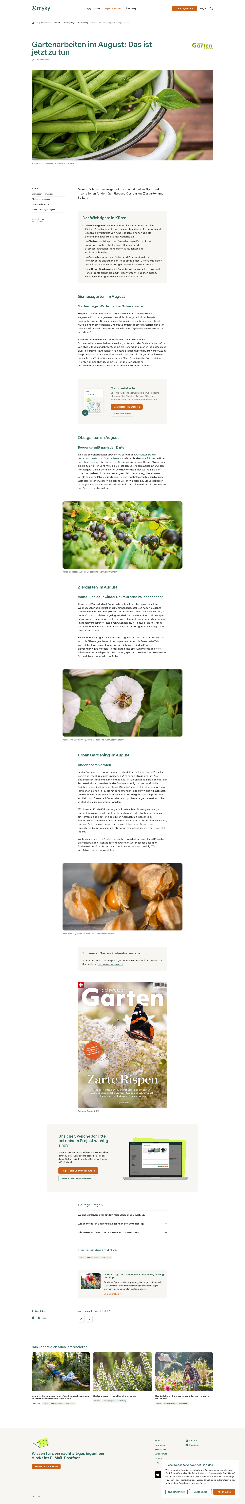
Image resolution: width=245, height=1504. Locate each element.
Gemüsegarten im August (42, 194)
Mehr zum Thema (122, 413)
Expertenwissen (113, 8)
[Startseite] (33, 22)
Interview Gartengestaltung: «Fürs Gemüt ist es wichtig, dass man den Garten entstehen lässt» (60, 1397)
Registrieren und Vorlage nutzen (78, 1171)
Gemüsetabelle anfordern (127, 407)
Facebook (194, 1445)
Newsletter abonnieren (46, 1466)
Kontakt (159, 1458)
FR (38, 1496)
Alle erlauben (224, 1492)
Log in (203, 8)
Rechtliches (160, 1449)
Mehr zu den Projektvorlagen (77, 1178)
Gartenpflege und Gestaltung (76, 22)
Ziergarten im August (41, 204)
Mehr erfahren (199, 1483)
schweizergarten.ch (109, 964)
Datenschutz (161, 1454)
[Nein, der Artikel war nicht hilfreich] (89, 1319)
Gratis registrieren (184, 8)
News (157, 1440)
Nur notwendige (176, 1492)
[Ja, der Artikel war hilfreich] (81, 1319)
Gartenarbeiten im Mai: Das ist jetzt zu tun (114, 1396)
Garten (57, 22)
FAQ (157, 1462)
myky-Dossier (93, 8)
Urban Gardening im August (43, 210)
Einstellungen (200, 1492)
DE (33, 1496)
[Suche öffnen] (211, 8)
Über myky (130, 8)
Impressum (160, 1445)
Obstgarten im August (41, 199)
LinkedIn (193, 1440)
